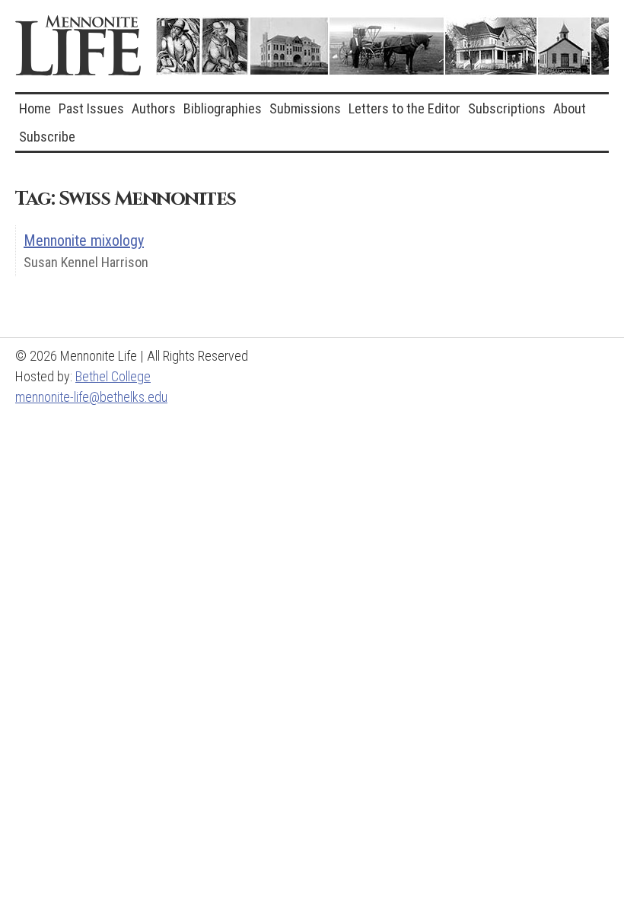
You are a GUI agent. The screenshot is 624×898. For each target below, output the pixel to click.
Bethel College (113, 376)
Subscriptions (507, 108)
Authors (154, 108)
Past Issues (91, 108)
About (569, 108)
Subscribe (47, 137)
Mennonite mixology (84, 240)
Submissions (305, 108)
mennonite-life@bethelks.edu (91, 397)
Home (35, 108)
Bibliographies (222, 108)
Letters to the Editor (404, 108)
